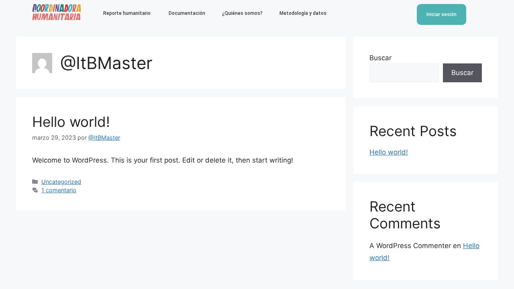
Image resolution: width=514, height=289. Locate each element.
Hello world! (71, 121)
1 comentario (58, 190)
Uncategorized (61, 181)
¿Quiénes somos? (242, 13)
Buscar (380, 58)
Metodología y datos (302, 13)
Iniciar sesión (441, 14)
